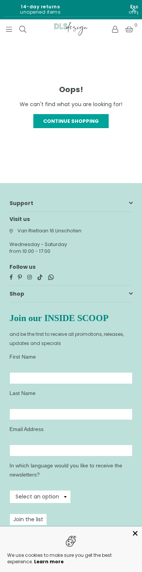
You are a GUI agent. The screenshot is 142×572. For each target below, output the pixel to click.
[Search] (23, 28)
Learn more (49, 561)
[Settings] (115, 28)
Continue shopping (71, 121)
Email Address (26, 429)
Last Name (22, 393)
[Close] (135, 533)
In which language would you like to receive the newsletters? (65, 470)
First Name (22, 357)
